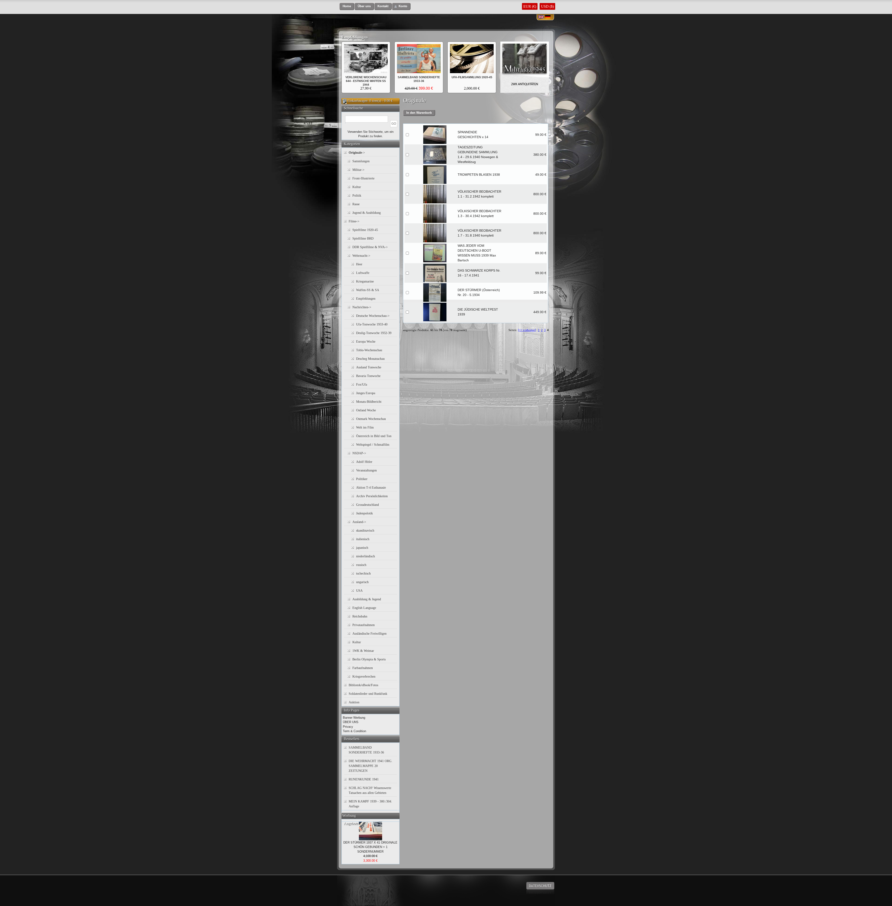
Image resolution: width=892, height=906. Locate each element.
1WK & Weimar (363, 651)
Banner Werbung (354, 717)
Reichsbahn (359, 616)
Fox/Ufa (361, 384)
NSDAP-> (359, 453)
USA (359, 590)
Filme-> (354, 221)
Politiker (361, 479)
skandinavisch (365, 530)
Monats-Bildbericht (368, 401)
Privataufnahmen (363, 625)
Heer (359, 264)
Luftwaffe (362, 273)
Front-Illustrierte (363, 178)
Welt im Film (365, 427)
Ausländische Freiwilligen (369, 633)
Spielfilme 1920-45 (365, 230)
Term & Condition (354, 731)
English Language (364, 608)
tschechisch (363, 573)
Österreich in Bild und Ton (373, 436)
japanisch (362, 547)
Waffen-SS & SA (367, 290)
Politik (356, 195)
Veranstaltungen (366, 470)
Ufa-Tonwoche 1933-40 (371, 324)
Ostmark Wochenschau (371, 419)
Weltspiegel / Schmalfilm (372, 444)
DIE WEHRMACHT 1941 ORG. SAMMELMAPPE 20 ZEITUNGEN (370, 766)
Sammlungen (361, 161)
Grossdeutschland (367, 505)
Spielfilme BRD (363, 238)
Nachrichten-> (361, 307)
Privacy (348, 726)
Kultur (356, 187)
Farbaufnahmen (362, 668)
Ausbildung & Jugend (366, 599)
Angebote (351, 823)
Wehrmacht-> (361, 255)
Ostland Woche (366, 410)
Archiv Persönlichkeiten (372, 496)
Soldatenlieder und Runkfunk (368, 693)
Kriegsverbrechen (363, 676)
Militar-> (358, 170)
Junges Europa (365, 393)
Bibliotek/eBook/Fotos (363, 685)
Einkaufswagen (357, 101)
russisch (361, 565)
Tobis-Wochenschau (369, 350)
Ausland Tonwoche (368, 367)
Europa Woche (365, 341)
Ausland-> (359, 522)
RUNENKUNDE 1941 (364, 779)
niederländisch (365, 556)
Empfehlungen (354, 37)
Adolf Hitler (364, 462)
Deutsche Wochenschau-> (373, 316)
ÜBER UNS (350, 722)
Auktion (354, 702)
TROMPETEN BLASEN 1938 (479, 174)
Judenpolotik (364, 513)
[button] (346, 6)
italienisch (362, 539)
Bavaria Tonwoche (368, 376)
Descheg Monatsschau (370, 358)
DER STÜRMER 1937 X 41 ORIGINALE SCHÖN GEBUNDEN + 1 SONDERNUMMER (370, 847)
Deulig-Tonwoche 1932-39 (373, 333)
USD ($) (547, 6)
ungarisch (362, 582)
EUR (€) (529, 6)
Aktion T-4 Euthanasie (371, 487)
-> (357, 152)
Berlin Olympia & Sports (369, 659)
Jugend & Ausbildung (366, 212)
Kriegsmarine (365, 281)
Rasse (356, 204)
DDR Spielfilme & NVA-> (370, 247)
